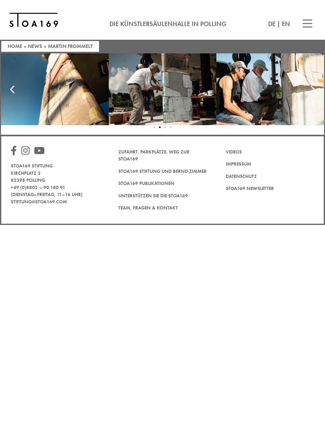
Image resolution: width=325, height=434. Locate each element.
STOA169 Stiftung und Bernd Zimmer (162, 171)
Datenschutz (241, 176)
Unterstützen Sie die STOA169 (153, 196)
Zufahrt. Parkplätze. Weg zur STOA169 (153, 155)
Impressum (238, 164)
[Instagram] (27, 151)
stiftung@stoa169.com (39, 202)
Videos (234, 152)
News (35, 46)
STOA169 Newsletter (250, 188)
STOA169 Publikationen (146, 183)
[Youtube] (41, 151)
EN (286, 24)
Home (15, 46)
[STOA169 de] (34, 20)
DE (271, 24)
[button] (12, 89)
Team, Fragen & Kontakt (148, 208)
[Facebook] (15, 151)
